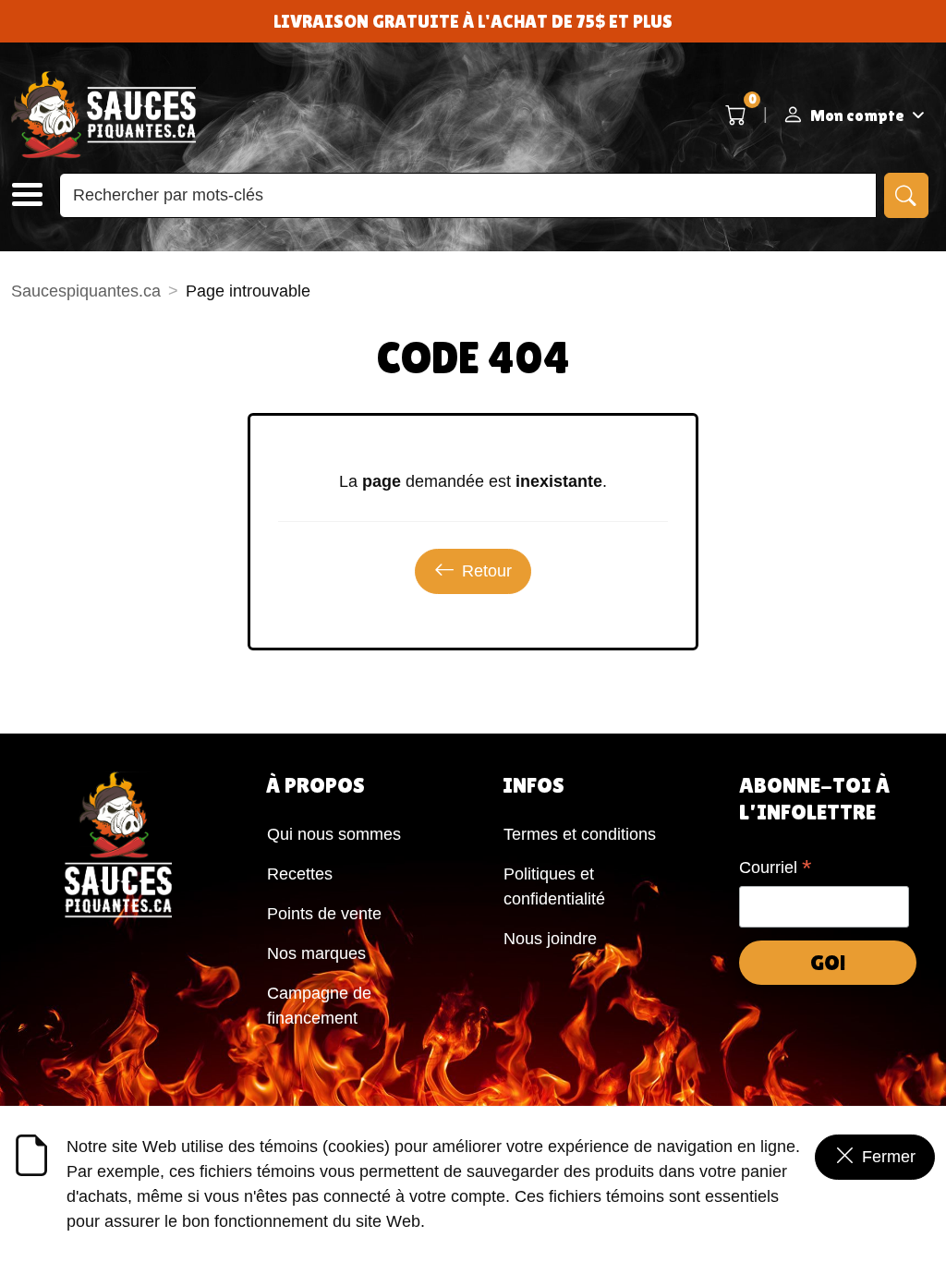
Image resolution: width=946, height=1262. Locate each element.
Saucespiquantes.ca (86, 291)
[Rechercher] (906, 195)
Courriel (775, 869)
